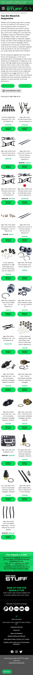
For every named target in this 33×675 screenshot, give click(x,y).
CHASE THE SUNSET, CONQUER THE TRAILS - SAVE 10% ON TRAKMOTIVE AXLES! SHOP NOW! (16, 2)
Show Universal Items (13, 90)
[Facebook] (12, 651)
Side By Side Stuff (15, 658)
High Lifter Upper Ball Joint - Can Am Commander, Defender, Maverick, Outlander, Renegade (25, 378)
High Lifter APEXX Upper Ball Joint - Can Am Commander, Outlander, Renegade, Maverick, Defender (8, 378)
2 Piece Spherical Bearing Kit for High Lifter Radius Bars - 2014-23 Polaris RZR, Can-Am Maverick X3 (8, 266)
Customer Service (16, 627)
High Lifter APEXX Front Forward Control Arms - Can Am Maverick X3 (8, 153)
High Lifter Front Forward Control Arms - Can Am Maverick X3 (25, 119)
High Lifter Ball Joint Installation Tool (8, 451)
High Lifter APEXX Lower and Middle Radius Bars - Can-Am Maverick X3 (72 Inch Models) (8, 525)
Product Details (8, 129)
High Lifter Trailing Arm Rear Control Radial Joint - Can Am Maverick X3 (8, 303)
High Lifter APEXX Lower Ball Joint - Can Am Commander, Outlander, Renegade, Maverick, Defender (8, 416)
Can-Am (7, 13)
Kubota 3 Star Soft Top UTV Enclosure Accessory (16, 643)
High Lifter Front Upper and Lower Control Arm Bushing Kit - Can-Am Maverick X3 (8, 228)
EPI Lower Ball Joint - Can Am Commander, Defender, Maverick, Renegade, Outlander (8, 488)
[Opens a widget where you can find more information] (7, 671)
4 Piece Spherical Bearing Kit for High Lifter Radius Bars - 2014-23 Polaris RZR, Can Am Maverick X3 (24, 340)
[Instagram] (16, 651)
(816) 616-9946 (16, 619)
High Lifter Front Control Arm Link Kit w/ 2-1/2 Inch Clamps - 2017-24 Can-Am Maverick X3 (24, 229)
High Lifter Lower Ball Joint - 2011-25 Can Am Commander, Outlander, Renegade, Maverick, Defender (25, 416)
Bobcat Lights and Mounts (16, 636)
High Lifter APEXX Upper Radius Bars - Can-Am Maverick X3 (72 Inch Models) (24, 488)
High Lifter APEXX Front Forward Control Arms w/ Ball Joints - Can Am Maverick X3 (8, 192)
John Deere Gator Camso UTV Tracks (16, 639)
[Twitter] (21, 651)
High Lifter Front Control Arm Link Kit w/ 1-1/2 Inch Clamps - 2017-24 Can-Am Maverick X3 (24, 155)
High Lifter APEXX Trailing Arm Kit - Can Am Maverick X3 (8, 338)
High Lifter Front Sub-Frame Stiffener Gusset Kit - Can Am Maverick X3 (25, 303)
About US (16, 630)
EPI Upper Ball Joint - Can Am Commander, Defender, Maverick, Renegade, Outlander (25, 453)
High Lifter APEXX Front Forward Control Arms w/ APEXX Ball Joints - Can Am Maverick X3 (25, 192)
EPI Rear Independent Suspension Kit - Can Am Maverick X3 (8, 119)
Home (2, 13)
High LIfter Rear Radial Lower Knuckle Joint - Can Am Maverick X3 (25, 264)
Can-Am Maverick (15, 13)
